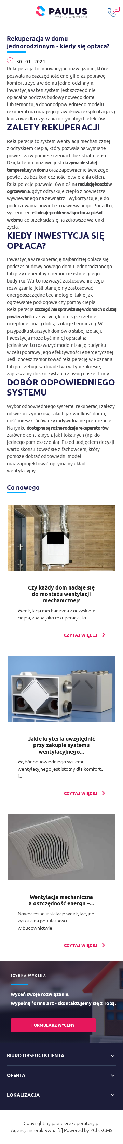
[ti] (60, 1130)
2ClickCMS (101, 1130)
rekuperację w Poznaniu (88, 359)
